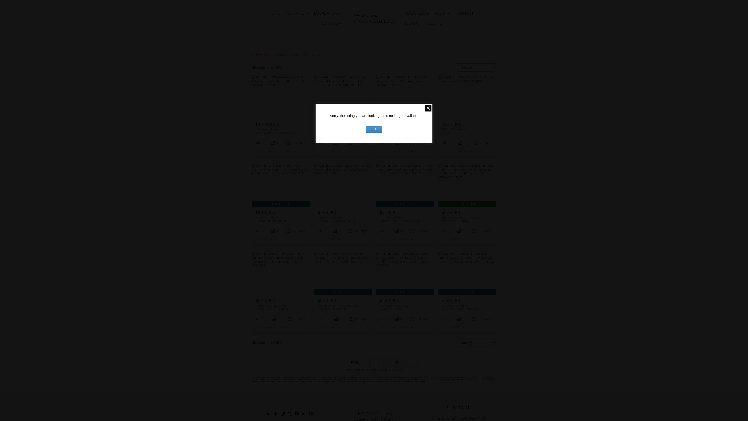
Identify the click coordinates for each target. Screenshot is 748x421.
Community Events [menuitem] (423, 23)
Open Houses (311, 55)
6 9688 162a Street (336, 219)
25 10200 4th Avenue (460, 307)
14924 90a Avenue (453, 130)
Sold (295, 55)
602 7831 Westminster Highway (338, 307)
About (441, 13)
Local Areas (326, 13)
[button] (269, 414)
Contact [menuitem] (465, 13)
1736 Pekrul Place (276, 130)
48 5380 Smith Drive (270, 219)
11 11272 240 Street (399, 219)
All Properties (260, 55)
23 (397, 362)
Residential (281, 55)
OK (374, 129)
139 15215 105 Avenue (393, 307)
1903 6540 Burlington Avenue (460, 219)
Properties (294, 13)
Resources (415, 13)
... (387, 362)
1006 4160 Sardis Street (271, 307)
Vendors (329, 23)
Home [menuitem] (274, 13)
